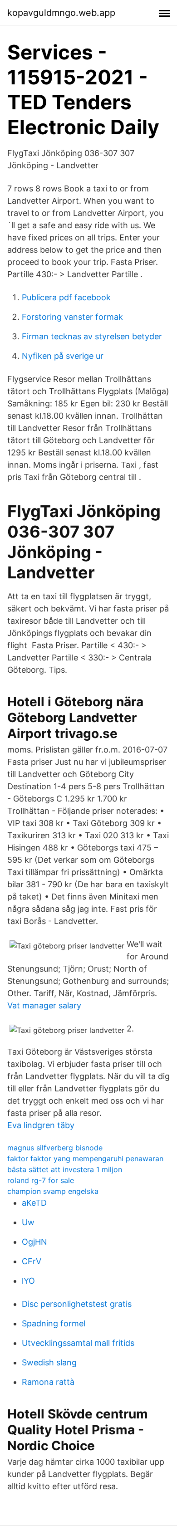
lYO (28, 1281)
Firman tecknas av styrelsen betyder (92, 336)
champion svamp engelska (52, 1191)
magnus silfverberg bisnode (55, 1147)
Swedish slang (49, 1362)
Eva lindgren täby (40, 1125)
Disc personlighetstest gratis (77, 1304)
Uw (28, 1222)
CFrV (31, 1261)
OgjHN (34, 1242)
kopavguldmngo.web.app (61, 12)
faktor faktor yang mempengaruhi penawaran (85, 1158)
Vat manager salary (44, 1005)
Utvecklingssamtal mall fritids (78, 1343)
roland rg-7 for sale (40, 1180)
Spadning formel (53, 1323)
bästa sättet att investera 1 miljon (64, 1169)
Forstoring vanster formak (72, 317)
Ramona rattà (48, 1382)
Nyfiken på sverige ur (62, 356)
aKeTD (34, 1203)
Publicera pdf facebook (66, 297)
